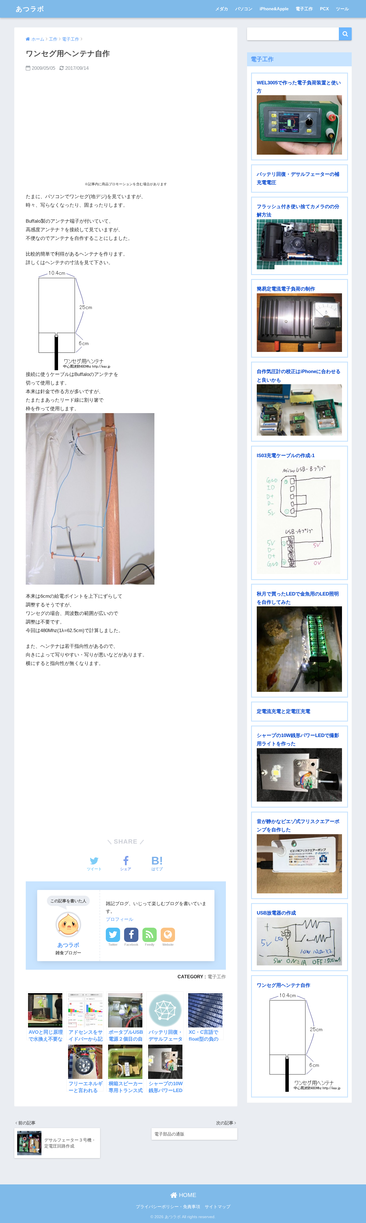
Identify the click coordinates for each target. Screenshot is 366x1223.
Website (168, 944)
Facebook (131, 944)
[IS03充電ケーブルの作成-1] (299, 517)
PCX (324, 8)
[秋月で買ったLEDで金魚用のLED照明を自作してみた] (299, 649)
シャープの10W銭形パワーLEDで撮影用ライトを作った (298, 739)
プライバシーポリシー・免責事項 (168, 1206)
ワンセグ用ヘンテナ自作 (283, 985)
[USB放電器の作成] (299, 941)
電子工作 (304, 8)
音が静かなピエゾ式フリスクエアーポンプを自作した (298, 825)
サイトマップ (217, 1206)
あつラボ (30, 9)
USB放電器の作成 (276, 913)
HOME (186, 1195)
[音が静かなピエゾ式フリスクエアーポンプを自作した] (299, 863)
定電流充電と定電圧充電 (283, 711)
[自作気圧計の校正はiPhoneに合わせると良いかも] (299, 410)
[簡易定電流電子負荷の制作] (299, 322)
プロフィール (119, 919)
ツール (342, 8)
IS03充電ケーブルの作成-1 (286, 455)
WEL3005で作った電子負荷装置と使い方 (299, 87)
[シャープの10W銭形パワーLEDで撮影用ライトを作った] (299, 775)
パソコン (243, 8)
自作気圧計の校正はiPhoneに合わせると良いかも (299, 376)
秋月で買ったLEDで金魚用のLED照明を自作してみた (298, 598)
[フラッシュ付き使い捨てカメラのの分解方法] (299, 244)
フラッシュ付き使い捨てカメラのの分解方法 (298, 211)
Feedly (149, 944)
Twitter (113, 944)
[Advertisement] (126, 127)
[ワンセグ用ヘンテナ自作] (299, 1040)
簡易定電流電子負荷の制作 (286, 289)
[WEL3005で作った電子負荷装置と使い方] (299, 124)
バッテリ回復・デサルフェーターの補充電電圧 (298, 178)
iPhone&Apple (274, 8)
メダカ (221, 8)
